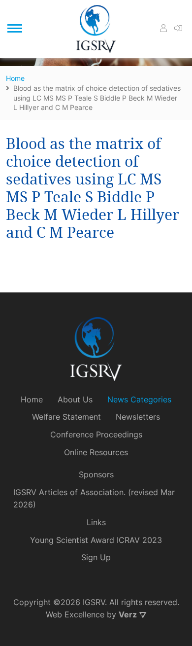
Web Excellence (75, 614)
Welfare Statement (66, 417)
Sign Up (96, 557)
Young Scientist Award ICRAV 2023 (96, 540)
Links (96, 522)
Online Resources (96, 452)
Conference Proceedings (96, 434)
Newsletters (138, 417)
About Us (75, 399)
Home (32, 399)
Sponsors (96, 474)
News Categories (139, 399)
